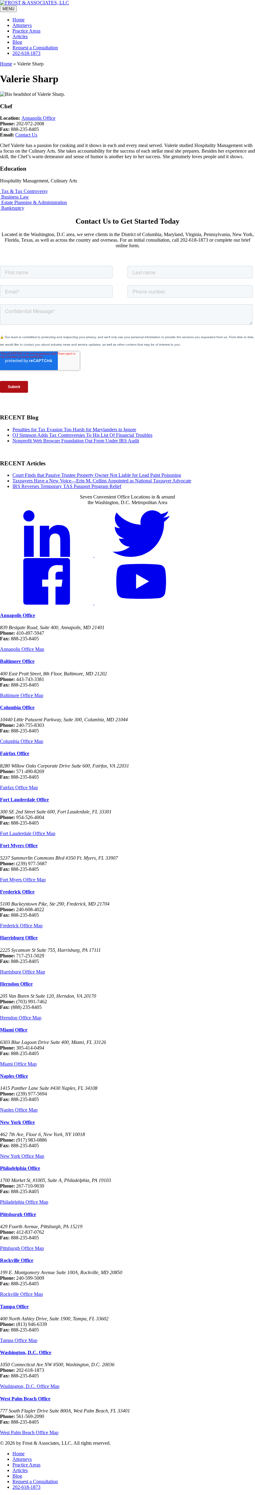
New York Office (17, 1122)
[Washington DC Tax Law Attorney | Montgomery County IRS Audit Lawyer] (34, 2)
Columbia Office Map (21, 741)
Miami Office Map (18, 1064)
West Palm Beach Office (25, 1398)
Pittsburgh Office (18, 1214)
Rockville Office (16, 1260)
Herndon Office (16, 984)
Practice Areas (26, 31)
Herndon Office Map (20, 1017)
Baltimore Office (17, 661)
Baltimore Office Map (21, 695)
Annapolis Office (38, 118)
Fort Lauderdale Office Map (27, 833)
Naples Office (14, 1076)
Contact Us (26, 134)
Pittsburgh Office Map (22, 1248)
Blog (17, 42)
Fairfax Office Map (19, 787)
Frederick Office (17, 891)
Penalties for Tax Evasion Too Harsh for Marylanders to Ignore (74, 429)
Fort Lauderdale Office (24, 799)
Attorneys (22, 25)
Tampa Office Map (18, 1340)
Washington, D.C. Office (25, 1352)
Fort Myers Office (19, 845)
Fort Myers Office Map (23, 879)
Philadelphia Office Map (24, 1202)
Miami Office (13, 1029)
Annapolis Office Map (22, 649)
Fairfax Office (14, 753)
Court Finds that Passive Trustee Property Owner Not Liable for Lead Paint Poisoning (96, 475)
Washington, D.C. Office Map (29, 1386)
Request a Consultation (35, 47)
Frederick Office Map (21, 925)
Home (18, 19)
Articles (20, 36)
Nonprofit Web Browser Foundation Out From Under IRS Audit (75, 440)
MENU (8, 9)
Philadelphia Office (20, 1168)
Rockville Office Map (21, 1294)
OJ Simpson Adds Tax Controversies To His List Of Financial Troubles (82, 435)
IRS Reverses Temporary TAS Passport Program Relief (66, 486)
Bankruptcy (12, 208)
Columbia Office (17, 707)
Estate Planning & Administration (33, 202)
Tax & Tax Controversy (24, 191)
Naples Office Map (19, 1109)
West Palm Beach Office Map (29, 1432)
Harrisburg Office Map (22, 971)
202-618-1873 (26, 53)
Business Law (14, 196)
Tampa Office (14, 1306)
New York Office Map (22, 1156)
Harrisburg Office (19, 937)
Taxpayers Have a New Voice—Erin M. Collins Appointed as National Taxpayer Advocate (101, 480)
